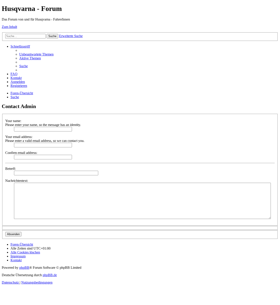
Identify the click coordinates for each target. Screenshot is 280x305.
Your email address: (18, 137)
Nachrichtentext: (16, 181)
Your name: (13, 121)
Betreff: (10, 169)
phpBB (24, 267)
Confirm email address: (21, 153)
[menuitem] (36, 54)
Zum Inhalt (9, 27)
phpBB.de (50, 275)
